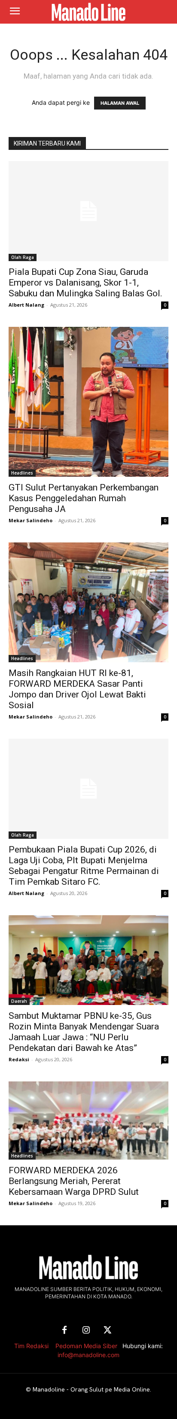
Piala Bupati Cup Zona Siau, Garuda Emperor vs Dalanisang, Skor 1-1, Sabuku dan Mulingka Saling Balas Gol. (85, 282)
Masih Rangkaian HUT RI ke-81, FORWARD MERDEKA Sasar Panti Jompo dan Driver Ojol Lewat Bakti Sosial (77, 689)
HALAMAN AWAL (120, 103)
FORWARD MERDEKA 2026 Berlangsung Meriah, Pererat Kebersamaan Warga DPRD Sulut (74, 1181)
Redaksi (19, 1059)
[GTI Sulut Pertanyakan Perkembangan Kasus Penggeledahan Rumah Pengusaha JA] (88, 401)
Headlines (22, 473)
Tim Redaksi (31, 1345)
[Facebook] (64, 1330)
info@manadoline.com (88, 1354)
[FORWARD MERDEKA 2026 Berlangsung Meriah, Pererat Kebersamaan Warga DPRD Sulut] (88, 1120)
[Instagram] (86, 1330)
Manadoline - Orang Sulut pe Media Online (91, 1389)
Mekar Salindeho (30, 520)
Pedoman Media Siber (86, 1345)
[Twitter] (107, 1330)
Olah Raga (22, 257)
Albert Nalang (26, 304)
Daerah (19, 1001)
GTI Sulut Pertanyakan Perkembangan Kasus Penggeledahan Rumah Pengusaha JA (84, 498)
